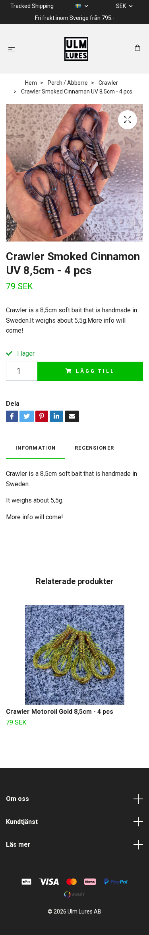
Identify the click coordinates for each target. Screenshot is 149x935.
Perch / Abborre (68, 83)
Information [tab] (35, 448)
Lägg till (95, 371)
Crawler (108, 83)
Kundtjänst (22, 822)
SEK (121, 6)
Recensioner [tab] (94, 448)
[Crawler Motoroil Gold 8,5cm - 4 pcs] (74, 655)
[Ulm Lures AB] (76, 49)
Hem (31, 83)
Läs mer (18, 844)
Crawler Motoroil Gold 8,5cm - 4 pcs (59, 711)
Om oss (17, 799)
